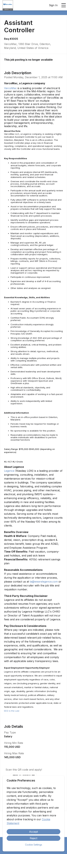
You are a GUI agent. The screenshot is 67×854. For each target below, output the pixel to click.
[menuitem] (8, 5)
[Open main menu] (63, 5)
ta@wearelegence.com (44, 581)
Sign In (53, 5)
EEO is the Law (11, 710)
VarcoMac (10, 88)
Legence (9, 470)
